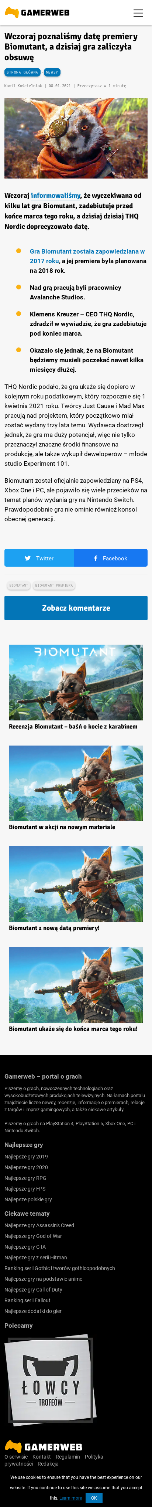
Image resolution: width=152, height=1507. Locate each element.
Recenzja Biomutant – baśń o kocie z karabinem (73, 726)
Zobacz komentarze (76, 608)
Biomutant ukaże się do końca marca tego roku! (73, 1029)
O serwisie (16, 1457)
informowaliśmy (55, 195)
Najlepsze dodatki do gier (33, 1311)
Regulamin (68, 1457)
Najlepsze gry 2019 (26, 1157)
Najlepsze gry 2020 (26, 1167)
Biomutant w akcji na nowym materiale (62, 827)
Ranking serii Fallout (27, 1300)
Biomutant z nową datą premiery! (54, 928)
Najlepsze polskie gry (28, 1199)
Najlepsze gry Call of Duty (33, 1290)
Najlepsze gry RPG (25, 1178)
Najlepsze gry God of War (33, 1236)
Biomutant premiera (54, 585)
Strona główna (22, 72)
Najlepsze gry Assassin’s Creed (39, 1225)
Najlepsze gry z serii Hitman (35, 1257)
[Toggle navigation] (138, 12)
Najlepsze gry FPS (24, 1189)
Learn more (70, 1498)
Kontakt (41, 1457)
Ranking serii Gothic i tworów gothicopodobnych (59, 1268)
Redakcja (48, 1464)
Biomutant (19, 585)
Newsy (52, 72)
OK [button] (94, 1498)
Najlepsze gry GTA (25, 1247)
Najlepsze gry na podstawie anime (43, 1279)
